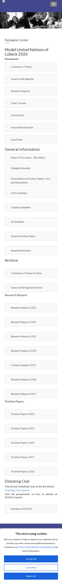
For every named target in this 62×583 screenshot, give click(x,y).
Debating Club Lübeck (17, 490)
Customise (31, 567)
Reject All (31, 576)
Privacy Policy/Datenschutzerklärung (36, 547)
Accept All (31, 558)
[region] (31, 555)
